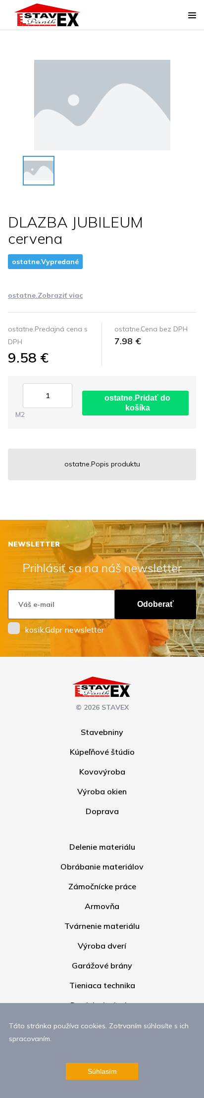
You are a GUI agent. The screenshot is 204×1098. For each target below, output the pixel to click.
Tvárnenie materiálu (102, 926)
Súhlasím (102, 1071)
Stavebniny (102, 732)
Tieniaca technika (102, 985)
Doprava (102, 811)
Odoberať (155, 604)
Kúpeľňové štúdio (102, 752)
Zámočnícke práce (102, 886)
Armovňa (102, 906)
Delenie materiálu (102, 847)
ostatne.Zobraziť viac (45, 295)
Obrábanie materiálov (102, 866)
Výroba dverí (102, 946)
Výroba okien (102, 791)
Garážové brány (102, 965)
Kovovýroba (102, 772)
